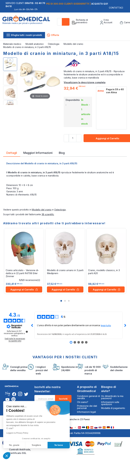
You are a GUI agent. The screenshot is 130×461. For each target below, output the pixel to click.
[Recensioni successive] (125, 325)
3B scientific (48, 214)
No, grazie (14, 445)
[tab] (11, 153)
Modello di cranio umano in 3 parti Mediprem (65, 272)
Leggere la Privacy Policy (17, 433)
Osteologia (54, 44)
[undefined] (27, 331)
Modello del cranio (74, 44)
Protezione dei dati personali (87, 407)
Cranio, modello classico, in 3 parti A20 (104, 272)
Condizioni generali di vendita (88, 397)
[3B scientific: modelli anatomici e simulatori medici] (95, 63)
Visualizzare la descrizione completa (84, 82)
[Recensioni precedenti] (32, 325)
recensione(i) (31, 280)
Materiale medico (12, 44)
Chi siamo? (82, 402)
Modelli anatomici (35, 44)
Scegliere (36, 445)
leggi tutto (106, 325)
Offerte (53, 35)
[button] (61, 301)
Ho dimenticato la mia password (112, 397)
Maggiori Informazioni (37, 152)
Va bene (58, 445)
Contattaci (116, 7)
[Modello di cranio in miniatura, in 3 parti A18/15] (10, 64)
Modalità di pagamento (113, 408)
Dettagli (11, 152)
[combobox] (63, 22)
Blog (62, 152)
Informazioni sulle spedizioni (110, 403)
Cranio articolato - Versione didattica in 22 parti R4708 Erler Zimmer (22, 273)
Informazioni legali (86, 412)
